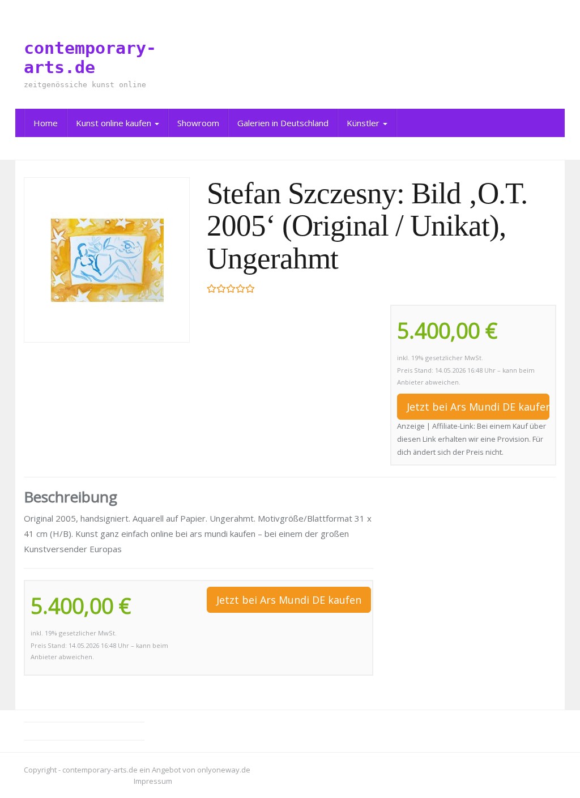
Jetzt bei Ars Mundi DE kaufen (478, 406)
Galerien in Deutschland (283, 123)
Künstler (364, 123)
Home (45, 123)
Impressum (153, 781)
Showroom (198, 123)
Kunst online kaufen (114, 123)
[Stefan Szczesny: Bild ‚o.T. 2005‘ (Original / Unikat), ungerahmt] (106, 260)
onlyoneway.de (223, 770)
